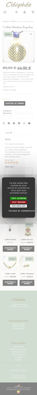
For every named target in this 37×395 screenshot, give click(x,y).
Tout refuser (18, 202)
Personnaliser (18, 206)
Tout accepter (18, 198)
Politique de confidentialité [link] (19, 211)
